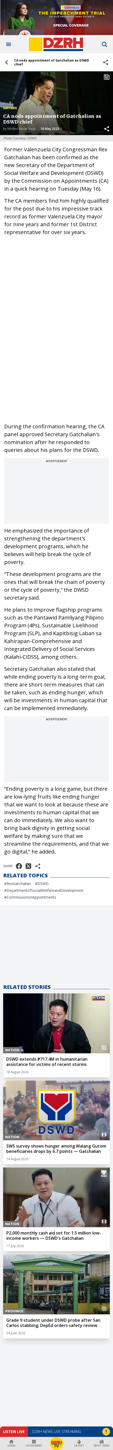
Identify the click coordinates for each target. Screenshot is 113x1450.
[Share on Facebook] (19, 866)
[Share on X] (28, 866)
